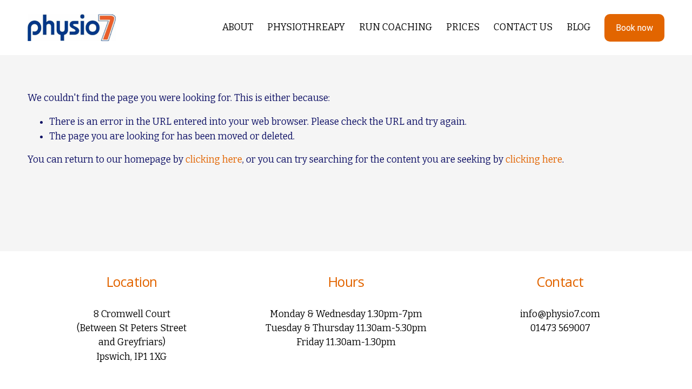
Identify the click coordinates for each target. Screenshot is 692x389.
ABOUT (238, 27)
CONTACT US (523, 27)
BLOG (579, 27)
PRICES (463, 27)
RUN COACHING (395, 27)
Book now (634, 28)
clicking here (213, 159)
